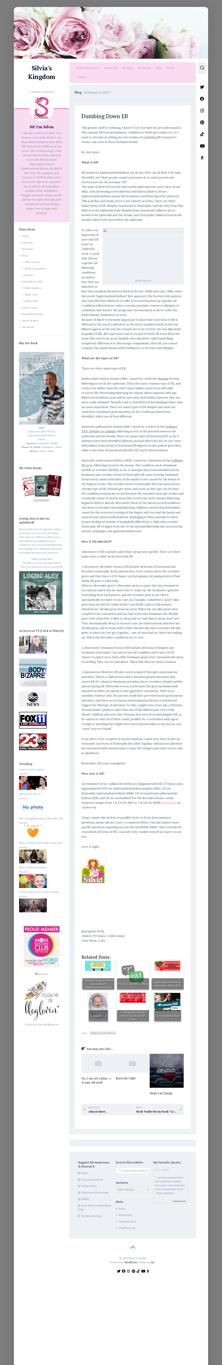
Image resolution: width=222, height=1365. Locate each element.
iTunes (42, 451)
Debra (84, 1173)
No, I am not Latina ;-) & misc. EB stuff (96, 1080)
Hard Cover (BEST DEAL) (42, 431)
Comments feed (127, 1221)
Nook (59, 447)
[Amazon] (202, 157)
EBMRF (85, 1199)
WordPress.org (127, 1227)
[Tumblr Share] (137, 947)
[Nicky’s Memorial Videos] (33, 888)
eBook (41, 439)
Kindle (54, 443)
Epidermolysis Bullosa (103, 1033)
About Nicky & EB (32, 281)
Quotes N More (30, 320)
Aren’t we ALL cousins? (32, 769)
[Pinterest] (202, 122)
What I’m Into (32, 262)
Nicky (170, 68)
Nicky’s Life (31, 294)
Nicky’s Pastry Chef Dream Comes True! (41, 842)
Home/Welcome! (88, 68)
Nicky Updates (33, 288)
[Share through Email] (147, 947)
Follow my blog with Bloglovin (41, 1024)
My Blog (127, 68)
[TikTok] (202, 134)
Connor (82, 77)
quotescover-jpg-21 (29, 793)
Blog (24, 255)
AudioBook (43, 541)
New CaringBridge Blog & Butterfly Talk (41, 818)
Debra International (92, 1179)
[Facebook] (202, 99)
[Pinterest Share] (106, 947)
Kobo (51, 451)
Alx (153, 1262)
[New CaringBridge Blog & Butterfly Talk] (33, 839)
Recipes (29, 275)
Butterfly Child (125, 1078)
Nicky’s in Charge (161, 1093)
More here (169, 803)
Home (25, 236)
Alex (159, 68)
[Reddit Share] (116, 947)
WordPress (131, 1262)
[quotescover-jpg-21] (33, 814)
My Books (27, 249)
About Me (27, 242)
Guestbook (28, 327)
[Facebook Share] (86, 947)
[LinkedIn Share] (126, 947)
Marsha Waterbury (52, 548)
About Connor (30, 307)
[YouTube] (202, 146)
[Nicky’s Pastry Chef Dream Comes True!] (33, 863)
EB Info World (89, 1186)
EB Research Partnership (95, 1192)
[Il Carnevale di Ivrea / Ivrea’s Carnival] (33, 912)
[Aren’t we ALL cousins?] (33, 790)
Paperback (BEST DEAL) (41, 435)
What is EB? (31, 301)
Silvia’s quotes (162, 1169)
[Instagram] (202, 110)
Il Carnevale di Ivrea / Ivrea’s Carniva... (39, 891)
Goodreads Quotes (179, 1201)
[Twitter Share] (96, 947)
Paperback (43, 443)
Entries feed (125, 1214)
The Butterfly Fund (91, 1216)
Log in (122, 1208)
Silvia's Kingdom (41, 72)
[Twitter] (202, 87)
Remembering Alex (32, 314)
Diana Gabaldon (165, 1193)
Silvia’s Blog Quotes (35, 268)
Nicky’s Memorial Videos (32, 867)
